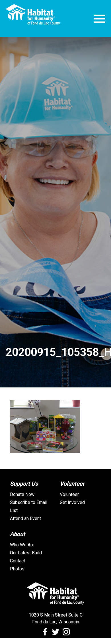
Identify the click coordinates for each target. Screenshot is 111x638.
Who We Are (22, 545)
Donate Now (22, 494)
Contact (17, 561)
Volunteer (69, 494)
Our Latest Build (26, 553)
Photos (17, 569)
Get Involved (72, 502)
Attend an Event (25, 518)
